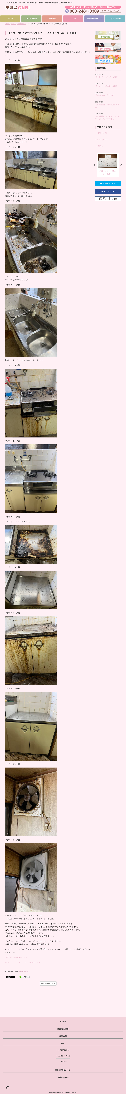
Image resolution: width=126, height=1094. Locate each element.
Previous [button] (94, 165)
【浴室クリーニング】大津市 (106, 76)
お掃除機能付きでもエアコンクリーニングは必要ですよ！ (107, 116)
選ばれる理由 (63, 1029)
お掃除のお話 (21, 24)
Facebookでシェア (108, 191)
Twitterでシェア (108, 184)
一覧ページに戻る (48, 983)
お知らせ (99, 146)
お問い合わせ (63, 1077)
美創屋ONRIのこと (63, 1070)
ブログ (13, 24)
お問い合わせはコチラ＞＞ (16, 957)
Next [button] (121, 165)
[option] (108, 165)
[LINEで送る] (24, 977)
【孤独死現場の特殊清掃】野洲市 (107, 104)
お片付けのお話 (102, 139)
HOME (7, 24)
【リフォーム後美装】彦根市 (106, 85)
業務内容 (63, 1036)
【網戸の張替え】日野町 (104, 94)
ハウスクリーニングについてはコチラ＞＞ (22, 962)
